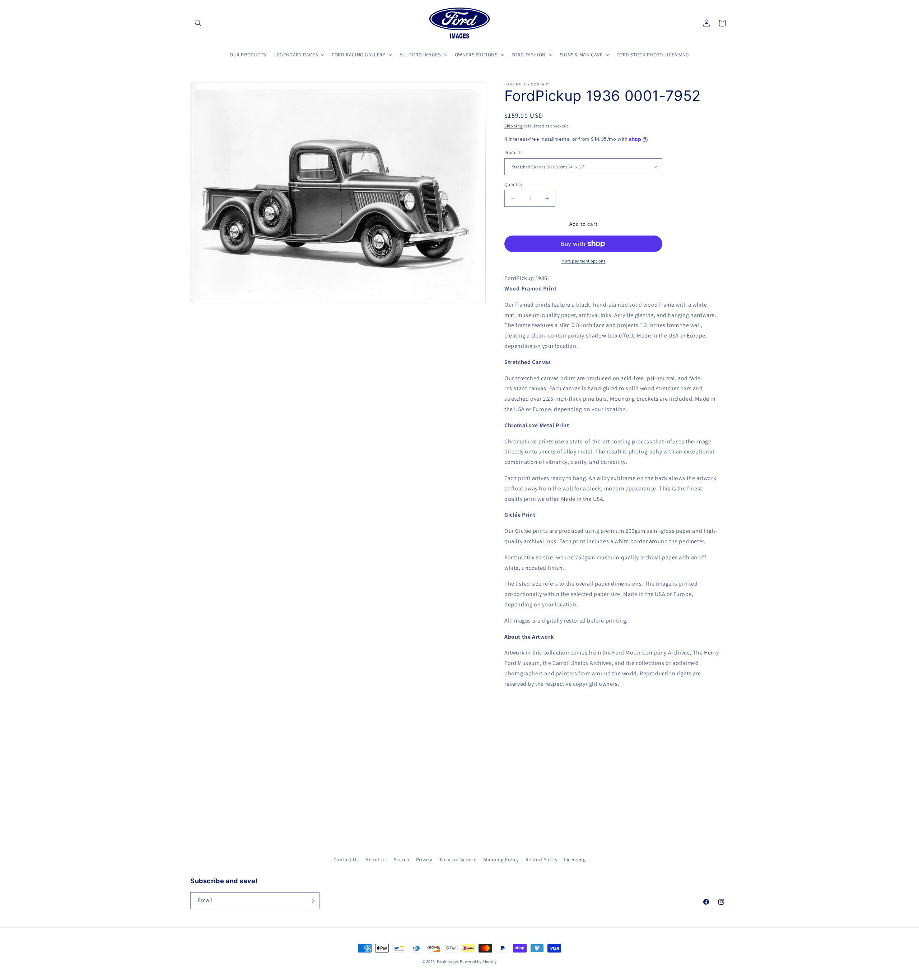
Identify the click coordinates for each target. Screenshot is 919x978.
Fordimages (448, 961)
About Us (376, 859)
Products (513, 152)
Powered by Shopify (478, 961)
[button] (198, 23)
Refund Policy (542, 859)
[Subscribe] (311, 901)
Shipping (513, 126)
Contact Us (346, 859)
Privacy (424, 859)
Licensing (575, 859)
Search (402, 859)
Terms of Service (458, 859)
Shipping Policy (501, 859)
